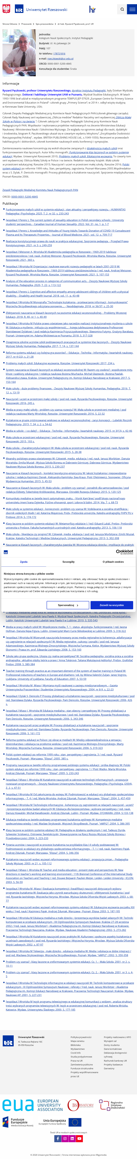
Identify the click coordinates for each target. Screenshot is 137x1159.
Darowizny (109, 1068)
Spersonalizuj (66, 605)
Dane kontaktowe (113, 1048)
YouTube (79, 1138)
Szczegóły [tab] (68, 561)
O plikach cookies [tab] (113, 561)
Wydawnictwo (78, 1048)
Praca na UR (77, 1060)
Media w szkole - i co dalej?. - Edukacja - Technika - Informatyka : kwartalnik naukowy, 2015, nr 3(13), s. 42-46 (69, 430)
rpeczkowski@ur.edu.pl (60, 58)
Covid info (76, 1052)
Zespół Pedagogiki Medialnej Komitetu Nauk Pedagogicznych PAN (40, 190)
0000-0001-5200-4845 (24, 196)
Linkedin (72, 1138)
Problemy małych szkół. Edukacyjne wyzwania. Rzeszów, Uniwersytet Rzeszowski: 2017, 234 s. (60, 363)
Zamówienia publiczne (82, 1064)
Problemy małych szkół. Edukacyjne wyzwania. (86, 156)
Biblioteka (76, 1045)
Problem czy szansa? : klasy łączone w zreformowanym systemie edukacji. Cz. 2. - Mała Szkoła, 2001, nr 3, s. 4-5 (69, 974)
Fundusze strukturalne (82, 1068)
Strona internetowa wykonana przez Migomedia (84, 1154)
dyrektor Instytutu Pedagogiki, (89, 90)
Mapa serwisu (77, 1041)
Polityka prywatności (81, 1037)
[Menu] (132, 9)
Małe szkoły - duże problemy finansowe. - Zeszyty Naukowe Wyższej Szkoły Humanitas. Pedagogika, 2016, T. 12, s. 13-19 (68, 390)
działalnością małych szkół (102, 148)
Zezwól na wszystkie (112, 605)
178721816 (59, 53)
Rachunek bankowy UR (115, 1060)
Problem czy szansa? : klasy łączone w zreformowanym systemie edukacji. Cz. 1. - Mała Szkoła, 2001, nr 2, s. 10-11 (68, 963)
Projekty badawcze (113, 1064)
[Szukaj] (122, 9)
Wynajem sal (110, 1041)
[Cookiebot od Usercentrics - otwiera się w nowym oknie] (118, 552)
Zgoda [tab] (24, 561)
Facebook (57, 1138)
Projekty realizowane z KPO (117, 1037)
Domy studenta (111, 1045)
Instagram (64, 1138)
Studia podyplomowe (81, 1056)
